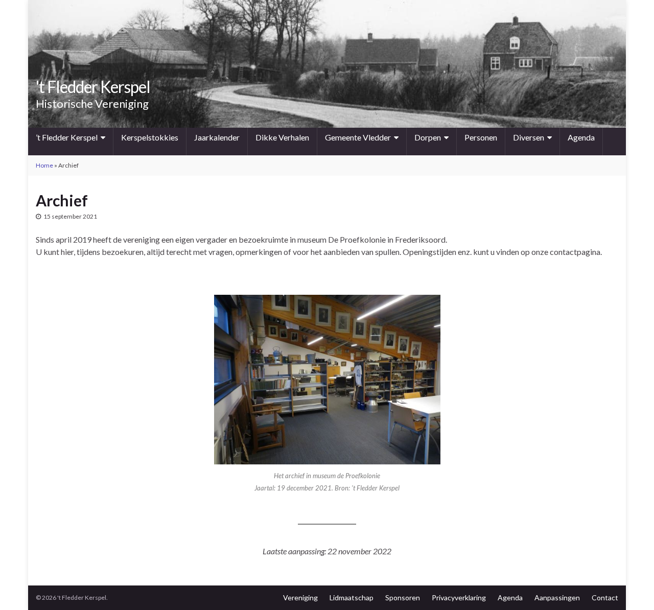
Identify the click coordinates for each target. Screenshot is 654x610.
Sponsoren (402, 597)
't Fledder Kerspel (93, 87)
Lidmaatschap (351, 597)
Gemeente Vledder (358, 137)
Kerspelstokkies (149, 137)
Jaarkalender (217, 137)
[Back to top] (631, 587)
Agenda (581, 137)
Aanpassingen (557, 597)
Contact (605, 597)
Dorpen (427, 137)
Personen (480, 137)
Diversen (528, 137)
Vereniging (300, 597)
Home (44, 165)
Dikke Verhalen (282, 137)
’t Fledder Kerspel (67, 137)
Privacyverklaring (459, 597)
